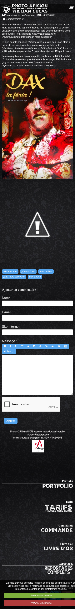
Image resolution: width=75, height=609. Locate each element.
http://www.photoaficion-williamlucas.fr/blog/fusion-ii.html (32, 48)
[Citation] (34, 346)
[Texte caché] (52, 346)
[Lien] (46, 346)
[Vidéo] (65, 346)
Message (8, 341)
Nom (5, 298)
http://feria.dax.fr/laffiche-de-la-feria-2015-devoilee (28, 65)
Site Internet (10, 326)
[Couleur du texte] (28, 346)
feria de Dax (46, 271)
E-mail (6, 312)
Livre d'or (66, 543)
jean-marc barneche (14, 277)
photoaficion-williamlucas (21, 15)
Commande (65, 525)
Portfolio (67, 480)
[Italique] (10, 346)
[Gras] (5, 346)
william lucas (10, 271)
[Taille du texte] (22, 346)
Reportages (66, 563)
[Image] (59, 346)
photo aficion (28, 271)
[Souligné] (16, 346)
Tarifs (69, 501)
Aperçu (10, 351)
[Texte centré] (40, 346)
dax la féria (35, 277)
